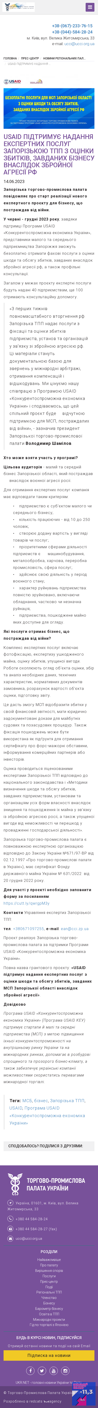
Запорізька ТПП (67, 1100)
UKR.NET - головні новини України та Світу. (49, 1382)
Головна (10, 58)
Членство (49, 1298)
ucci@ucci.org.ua (79, 43)
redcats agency (45, 1401)
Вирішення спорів (49, 1271)
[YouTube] (53, 1371)
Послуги (49, 1276)
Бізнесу (49, 1303)
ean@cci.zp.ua (75, 929)
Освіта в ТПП (49, 1314)
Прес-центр (30, 58)
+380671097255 (28, 929)
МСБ (27, 1100)
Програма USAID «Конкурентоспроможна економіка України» (47, 1115)
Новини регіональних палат (65, 58)
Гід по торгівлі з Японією (49, 1325)
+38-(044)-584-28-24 (72, 31)
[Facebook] (30, 1371)
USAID (16, 1108)
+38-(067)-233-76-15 (72, 25)
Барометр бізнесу (49, 1309)
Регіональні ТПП (49, 1292)
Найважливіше (49, 1260)
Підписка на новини (49, 1355)
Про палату (49, 1265)
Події (49, 1287)
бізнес (41, 1100)
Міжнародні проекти (49, 1320)
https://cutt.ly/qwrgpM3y (27, 903)
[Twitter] (42, 1371)
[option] (49, 101)
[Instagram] (65, 1371)
